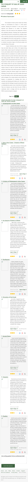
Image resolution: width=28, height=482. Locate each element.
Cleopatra (5, 377)
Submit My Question (8, 465)
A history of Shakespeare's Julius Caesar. (14, 181)
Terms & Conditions (5, 472)
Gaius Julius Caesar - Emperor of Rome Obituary (12, 143)
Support (23, 470)
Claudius (5, 416)
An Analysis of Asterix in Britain (11, 220)
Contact (18, 470)
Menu (24, 1)
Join (6, 470)
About (13, 470)
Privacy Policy (14, 472)
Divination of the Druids (9, 297)
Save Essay (21, 8)
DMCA (2, 480)
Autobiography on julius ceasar (11, 103)
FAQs (9, 470)
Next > (16, 96)
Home (2, 470)
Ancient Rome (7, 336)
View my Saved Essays (6, 10)
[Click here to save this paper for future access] (25, 139)
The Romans (6, 259)
